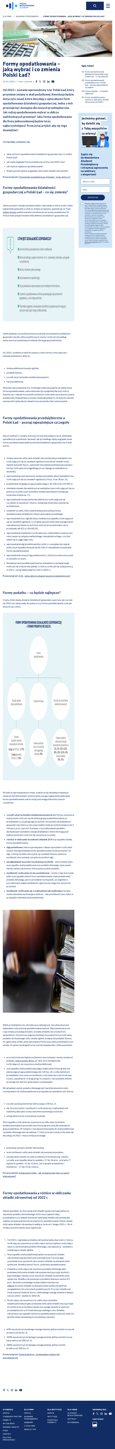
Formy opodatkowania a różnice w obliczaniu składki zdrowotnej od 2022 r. (97, 99)
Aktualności (9, 1424)
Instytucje (52, 1417)
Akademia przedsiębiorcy (27, 16)
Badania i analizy (11, 1427)
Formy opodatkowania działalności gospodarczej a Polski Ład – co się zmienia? (96, 74)
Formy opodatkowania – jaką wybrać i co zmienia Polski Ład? (74, 16)
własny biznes (9, 212)
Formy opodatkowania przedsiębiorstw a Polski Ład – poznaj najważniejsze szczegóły (96, 83)
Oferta (6, 1413)
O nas (5, 1431)
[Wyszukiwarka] (95, 6)
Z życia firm (29, 1426)
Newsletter (30, 1429)
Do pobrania (73, 1423)
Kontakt (7, 1434)
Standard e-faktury (12, 1417)
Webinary (28, 1423)
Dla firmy (7, 16)
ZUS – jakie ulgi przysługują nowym (36, 576)
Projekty (7, 1420)
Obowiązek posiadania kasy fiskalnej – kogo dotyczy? (45, 177)
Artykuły (71, 1419)
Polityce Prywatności (91, 242)
